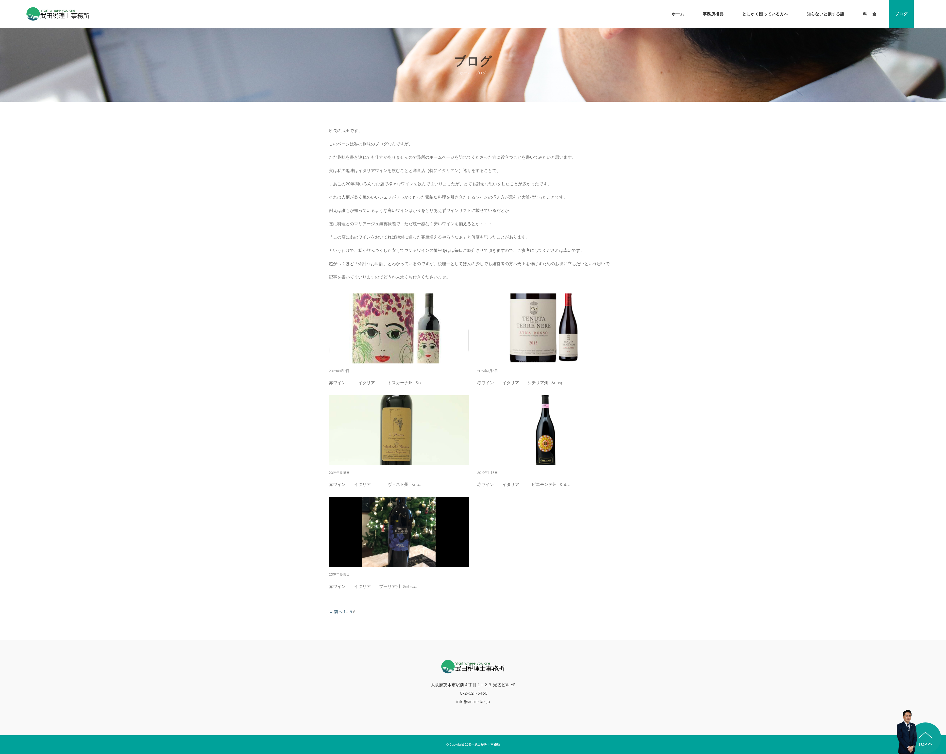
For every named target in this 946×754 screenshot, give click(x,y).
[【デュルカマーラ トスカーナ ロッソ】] (399, 359)
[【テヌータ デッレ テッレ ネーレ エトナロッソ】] (547, 359)
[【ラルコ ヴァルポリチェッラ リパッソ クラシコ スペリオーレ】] (399, 461)
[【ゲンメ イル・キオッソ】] (547, 461)
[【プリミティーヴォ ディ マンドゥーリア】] (399, 562)
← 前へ (335, 611)
